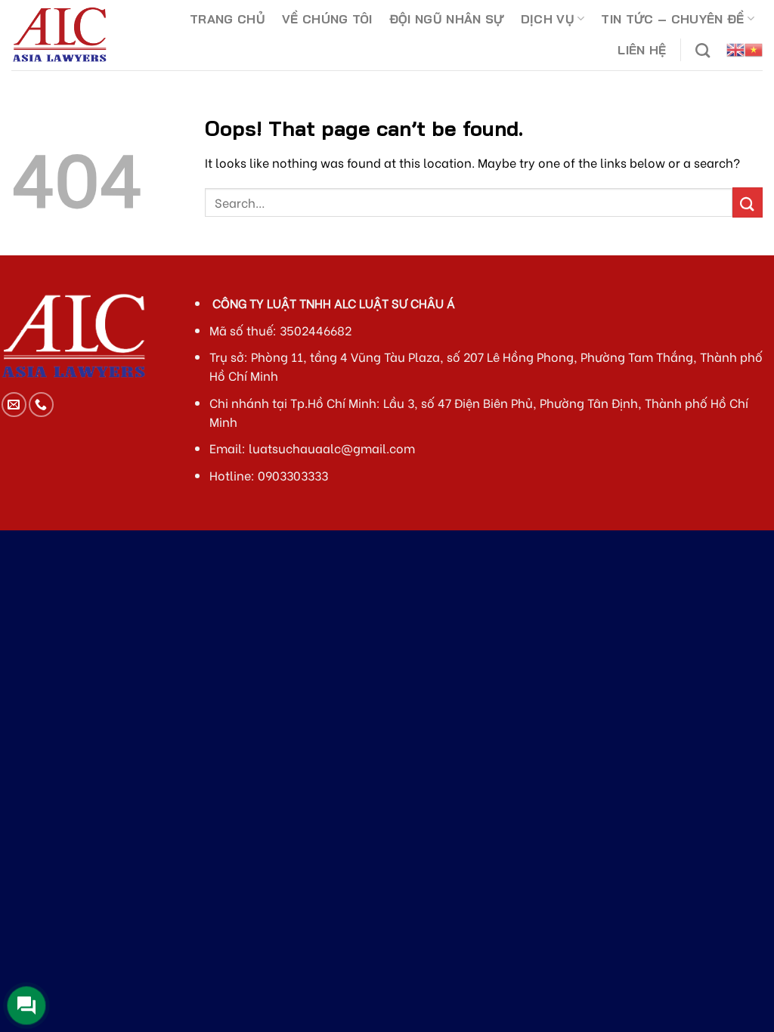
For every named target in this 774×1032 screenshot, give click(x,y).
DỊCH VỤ (547, 18)
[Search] (702, 50)
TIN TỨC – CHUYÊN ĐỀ (672, 18)
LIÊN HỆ (642, 49)
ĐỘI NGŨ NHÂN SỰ (446, 18)
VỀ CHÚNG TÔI (327, 18)
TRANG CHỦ (227, 18)
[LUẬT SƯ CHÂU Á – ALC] (74, 35)
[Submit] (747, 202)
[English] (735, 49)
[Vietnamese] (754, 49)
